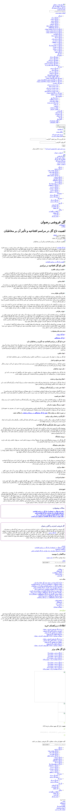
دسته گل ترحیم (54, 58)
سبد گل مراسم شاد (52, 75)
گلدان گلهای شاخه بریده (51, 76)
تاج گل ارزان (54, 17)
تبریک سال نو (54, 98)
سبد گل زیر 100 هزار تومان (54, 93)
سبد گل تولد (55, 70)
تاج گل (60, 16)
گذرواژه (60, 142)
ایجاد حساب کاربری (57, 136)
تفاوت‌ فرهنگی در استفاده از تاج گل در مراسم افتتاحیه (46, 584)
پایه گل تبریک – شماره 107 (54, 658)
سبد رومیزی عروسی (52, 89)
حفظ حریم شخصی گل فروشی (53, 632)
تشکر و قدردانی (54, 101)
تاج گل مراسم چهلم (52, 175)
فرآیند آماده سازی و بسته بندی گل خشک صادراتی (48, 582)
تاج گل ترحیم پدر (57, 40)
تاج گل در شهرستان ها (55, 45)
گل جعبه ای (58, 114)
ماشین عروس (54, 109)
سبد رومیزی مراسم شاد (51, 91)
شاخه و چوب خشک (56, 94)
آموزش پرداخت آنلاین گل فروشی (52, 631)
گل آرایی (59, 111)
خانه (64, 225)
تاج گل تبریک (58, 37)
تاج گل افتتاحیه (57, 34)
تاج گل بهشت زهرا (56, 35)
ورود (64, 145)
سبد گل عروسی (53, 73)
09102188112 (37, 1)
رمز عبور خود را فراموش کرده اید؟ (55, 149)
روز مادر (56, 104)
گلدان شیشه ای (54, 120)
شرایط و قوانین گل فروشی (54, 634)
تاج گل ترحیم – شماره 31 (55, 656)
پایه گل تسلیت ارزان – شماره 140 (52, 659)
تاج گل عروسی (54, 24)
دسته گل (59, 55)
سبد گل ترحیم (54, 68)
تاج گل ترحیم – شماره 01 (55, 653)
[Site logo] (58, 9)
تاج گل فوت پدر (54, 173)
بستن (63, 560)
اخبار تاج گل (55, 216)
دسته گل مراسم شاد (52, 62)
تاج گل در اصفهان (57, 42)
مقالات (61, 225)
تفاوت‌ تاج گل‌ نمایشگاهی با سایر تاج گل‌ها (50, 595)
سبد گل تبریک (54, 200)
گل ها (60, 117)
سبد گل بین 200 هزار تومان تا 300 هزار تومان (49, 81)
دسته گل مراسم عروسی (51, 63)
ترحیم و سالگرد (54, 99)
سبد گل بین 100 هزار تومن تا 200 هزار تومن (49, 80)
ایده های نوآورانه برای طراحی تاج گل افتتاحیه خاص (47, 587)
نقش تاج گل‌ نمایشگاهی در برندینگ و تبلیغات (35, 413)
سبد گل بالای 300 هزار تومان (54, 78)
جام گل (60, 53)
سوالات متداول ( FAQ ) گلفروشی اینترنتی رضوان (48, 636)
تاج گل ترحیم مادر (57, 39)
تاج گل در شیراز (57, 47)
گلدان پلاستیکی (54, 122)
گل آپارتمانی (58, 112)
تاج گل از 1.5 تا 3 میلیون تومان (53, 29)
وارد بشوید (50, 557)
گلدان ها (59, 119)
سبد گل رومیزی (57, 83)
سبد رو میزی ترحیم (52, 84)
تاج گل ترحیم (54, 21)
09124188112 (46, 1)
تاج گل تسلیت (54, 22)
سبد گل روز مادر (53, 71)
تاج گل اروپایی (54, 19)
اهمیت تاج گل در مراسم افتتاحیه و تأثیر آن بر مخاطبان (46, 586)
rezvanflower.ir (54, 738)
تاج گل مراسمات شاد (52, 26)
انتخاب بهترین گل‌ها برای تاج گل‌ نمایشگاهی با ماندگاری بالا (45, 594)
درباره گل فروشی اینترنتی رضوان (52, 629)
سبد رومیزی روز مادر (52, 88)
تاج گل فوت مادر (53, 172)
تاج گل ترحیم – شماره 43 (55, 654)
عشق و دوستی (54, 107)
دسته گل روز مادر (53, 60)
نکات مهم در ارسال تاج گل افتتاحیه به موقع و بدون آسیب (46, 591)
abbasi (55, 235)
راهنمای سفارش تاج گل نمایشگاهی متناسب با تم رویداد (46, 592)
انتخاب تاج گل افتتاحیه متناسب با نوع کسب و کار (48, 589)
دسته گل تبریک (54, 57)
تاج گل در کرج (58, 50)
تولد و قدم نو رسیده (52, 102)
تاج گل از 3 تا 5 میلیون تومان (54, 30)
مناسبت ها (59, 96)
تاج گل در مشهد (57, 48)
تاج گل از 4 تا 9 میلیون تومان (54, 32)
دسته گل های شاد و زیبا (51, 65)
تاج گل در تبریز (58, 44)
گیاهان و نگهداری (53, 211)
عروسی (56, 106)
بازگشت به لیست (60, 549)
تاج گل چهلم (58, 52)
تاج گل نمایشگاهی (53, 27)
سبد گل (60, 66)
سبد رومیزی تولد (53, 86)
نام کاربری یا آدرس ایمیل (55, 139)
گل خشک (59, 116)
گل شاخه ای (54, 206)
